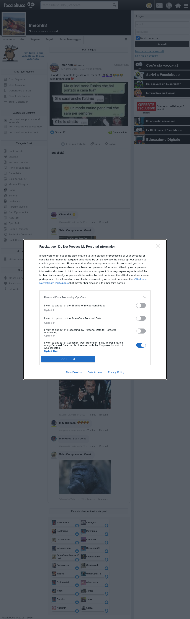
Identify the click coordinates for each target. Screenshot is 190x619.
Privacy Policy (116, 372)
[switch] (141, 305)
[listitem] (95, 297)
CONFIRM (68, 359)
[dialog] (95, 309)
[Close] (159, 246)
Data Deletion (74, 372)
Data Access (95, 372)
